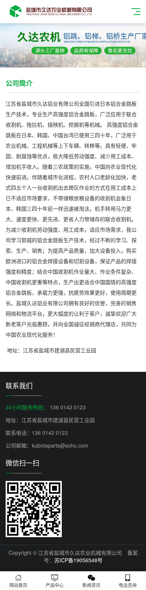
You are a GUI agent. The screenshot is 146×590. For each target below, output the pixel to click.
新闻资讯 (91, 585)
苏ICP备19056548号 (78, 560)
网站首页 (18, 585)
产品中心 (55, 585)
